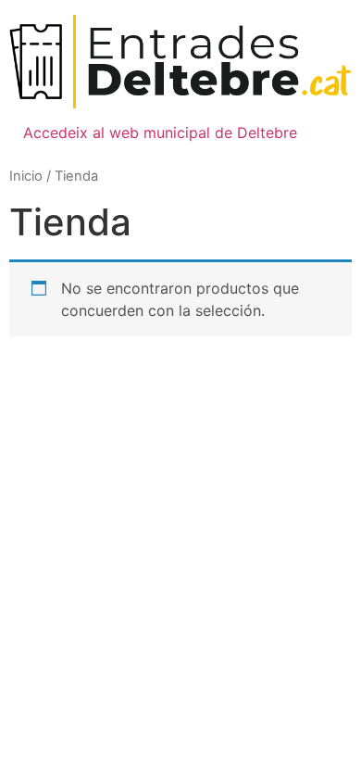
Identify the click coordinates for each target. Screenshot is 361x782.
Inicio (26, 176)
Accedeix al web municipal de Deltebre (160, 132)
